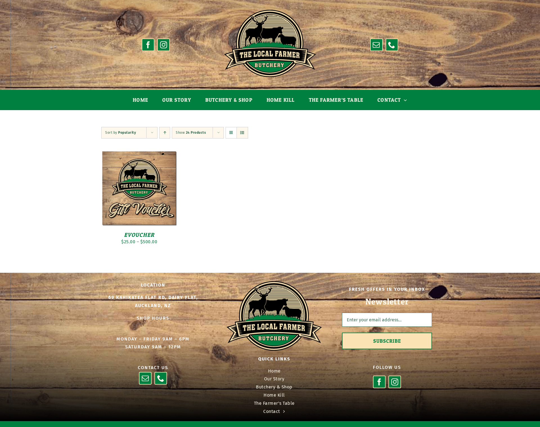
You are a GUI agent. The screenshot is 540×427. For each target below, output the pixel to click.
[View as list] (242, 132)
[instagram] (163, 44)
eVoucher (139, 234)
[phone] (392, 44)
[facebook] (148, 44)
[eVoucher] (139, 154)
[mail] (376, 44)
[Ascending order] (164, 132)
